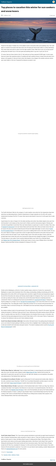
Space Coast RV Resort (15, 383)
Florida (17, 454)
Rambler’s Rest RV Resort (17, 389)
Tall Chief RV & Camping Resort (28, 301)
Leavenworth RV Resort (40, 299)
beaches (6, 454)
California (13, 454)
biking (9, 454)
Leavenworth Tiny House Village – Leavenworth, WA (28, 286)
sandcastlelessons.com (12, 448)
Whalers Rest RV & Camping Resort (11, 240)
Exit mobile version (28, 464)
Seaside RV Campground (8, 227)
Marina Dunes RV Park (31, 372)
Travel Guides (9, 452)
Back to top (52, 460)
